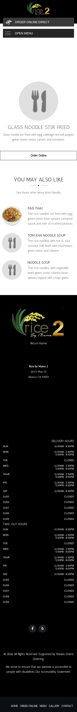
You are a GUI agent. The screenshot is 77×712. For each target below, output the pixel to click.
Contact (67, 706)
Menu (43, 706)
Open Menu (24, 33)
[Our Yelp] (42, 628)
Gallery (54, 706)
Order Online (39, 155)
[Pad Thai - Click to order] (13, 216)
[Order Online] (38, 101)
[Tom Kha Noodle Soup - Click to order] (13, 243)
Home (14, 706)
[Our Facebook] (33, 628)
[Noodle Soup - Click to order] (13, 270)
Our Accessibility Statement (53, 672)
